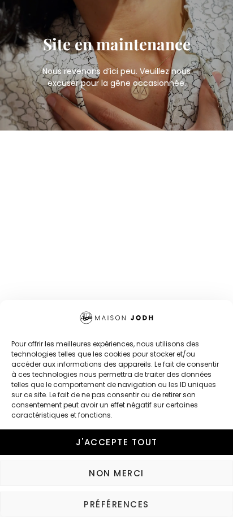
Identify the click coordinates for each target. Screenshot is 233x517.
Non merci (116, 473)
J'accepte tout (117, 442)
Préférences (116, 504)
